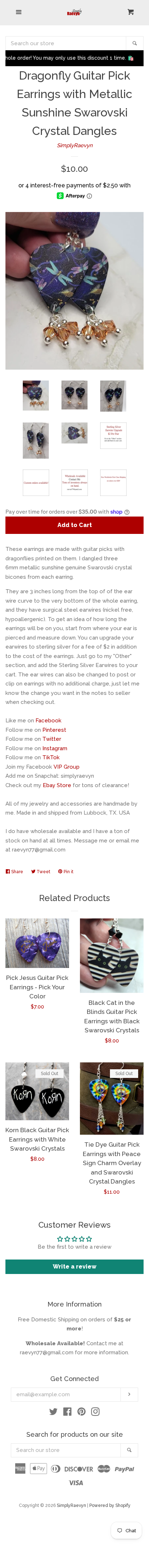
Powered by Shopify (110, 1505)
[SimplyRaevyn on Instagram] (95, 1413)
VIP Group (67, 767)
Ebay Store (57, 785)
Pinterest (54, 730)
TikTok (51, 757)
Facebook (48, 720)
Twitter (51, 739)
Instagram (54, 748)
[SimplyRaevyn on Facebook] (67, 1413)
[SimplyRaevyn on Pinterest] (81, 1413)
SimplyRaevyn (75, 145)
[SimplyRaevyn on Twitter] (53, 1413)
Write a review (75, 1266)
